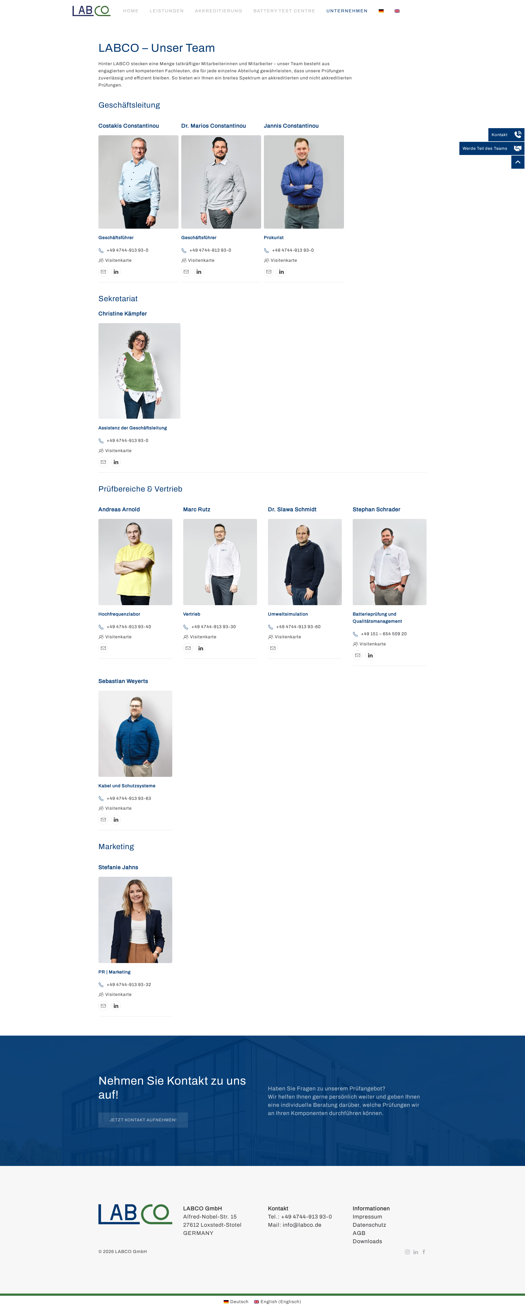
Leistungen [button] (167, 10)
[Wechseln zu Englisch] (397, 11)
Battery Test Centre (284, 10)
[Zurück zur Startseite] (91, 11)
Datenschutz (369, 1225)
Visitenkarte (118, 260)
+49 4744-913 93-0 (306, 1217)
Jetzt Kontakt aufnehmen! (143, 1120)
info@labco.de (302, 1225)
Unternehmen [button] (347, 10)
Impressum (367, 1217)
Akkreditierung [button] (219, 10)
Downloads (367, 1241)
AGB (359, 1233)
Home (131, 10)
